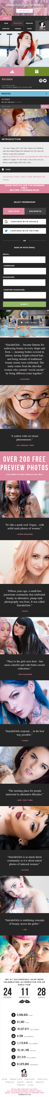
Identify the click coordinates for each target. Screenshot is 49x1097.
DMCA (19, 1089)
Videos (18, 28)
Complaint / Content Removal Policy (14, 1093)
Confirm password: (14, 290)
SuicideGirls (42, 23)
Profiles (18, 23)
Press (21, 1085)
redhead (37, 177)
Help (30, 1082)
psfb (30, 177)
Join (6, 23)
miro (20, 102)
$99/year (13, 211)
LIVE (30, 1085)
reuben (7, 79)
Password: (9, 277)
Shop (29, 28)
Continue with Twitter (24, 231)
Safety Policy (33, 1089)
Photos (5, 28)
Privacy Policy (25, 1089)
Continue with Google (24, 222)
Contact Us (28, 1093)
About (40, 1082)
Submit (24, 304)
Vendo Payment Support (38, 1093)
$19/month (35, 211)
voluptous (8, 177)
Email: (6, 254)
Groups (29, 23)
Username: (9, 266)
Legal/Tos (13, 1089)
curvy (17, 177)
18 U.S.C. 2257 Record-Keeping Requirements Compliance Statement (24, 1091)
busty (24, 177)
